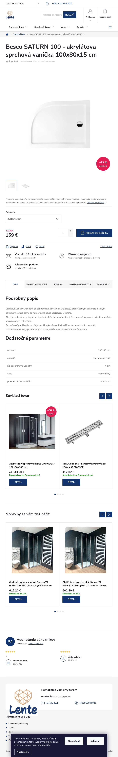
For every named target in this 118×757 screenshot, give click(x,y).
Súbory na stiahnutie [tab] (36, 284)
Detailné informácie (95, 202)
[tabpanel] (32, 446)
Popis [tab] (15, 284)
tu (49, 745)
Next (109, 396)
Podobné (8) (101, 284)
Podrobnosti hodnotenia (44, 61)
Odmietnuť (74, 741)
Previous (102, 396)
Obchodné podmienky (15, 3)
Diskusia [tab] (58, 284)
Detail (18, 482)
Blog (10, 732)
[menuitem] (18, 27)
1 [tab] (55, 494)
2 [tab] (57, 494)
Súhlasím (95, 741)
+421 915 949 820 (87, 703)
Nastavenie (23, 752)
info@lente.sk (52, 703)
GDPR (11, 727)
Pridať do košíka (97, 233)
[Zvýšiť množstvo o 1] (70, 231)
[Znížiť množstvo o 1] (70, 235)
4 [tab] (63, 494)
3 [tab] (60, 494)
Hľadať (70, 14)
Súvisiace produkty (79, 284)
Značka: (106, 246)
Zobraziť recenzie (35, 643)
